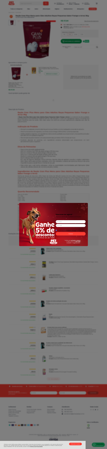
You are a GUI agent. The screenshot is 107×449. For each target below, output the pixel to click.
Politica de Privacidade (76, 230)
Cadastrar (70, 233)
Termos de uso (68, 230)
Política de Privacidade (36, 446)
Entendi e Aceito (75, 444)
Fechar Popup (86, 205)
